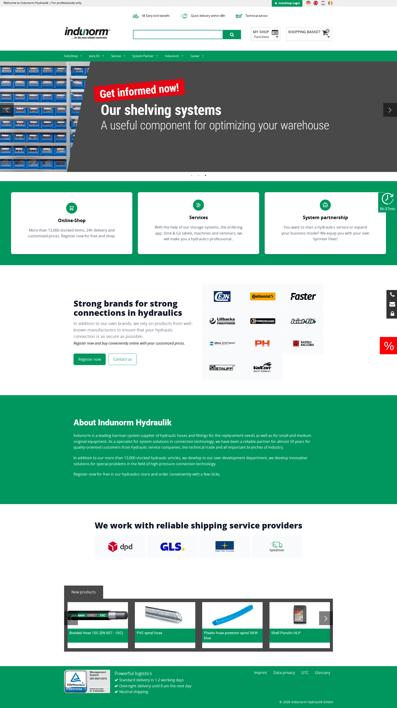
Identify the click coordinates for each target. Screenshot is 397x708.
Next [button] (390, 110)
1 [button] (191, 175)
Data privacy (284, 672)
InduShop (71, 56)
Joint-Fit (94, 56)
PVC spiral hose (149, 633)
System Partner (142, 56)
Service (116, 56)
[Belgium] (330, 3)
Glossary (322, 672)
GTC (305, 672)
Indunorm (172, 56)
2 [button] (198, 175)
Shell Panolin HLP (286, 633)
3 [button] (205, 175)
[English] (315, 3)
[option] (198, 116)
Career (194, 56)
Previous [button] (7, 110)
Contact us (122, 359)
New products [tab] (83, 592)
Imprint (260, 672)
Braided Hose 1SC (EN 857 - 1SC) (96, 633)
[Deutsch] (308, 3)
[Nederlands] (323, 3)
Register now (89, 359)
